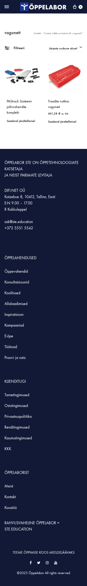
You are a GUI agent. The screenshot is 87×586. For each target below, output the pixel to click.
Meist (8, 486)
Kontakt (10, 497)
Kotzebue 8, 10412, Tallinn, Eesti (29, 197)
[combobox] (66, 48)
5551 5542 (23, 228)
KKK (7, 449)
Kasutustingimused (18, 438)
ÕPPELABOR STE (17, 162)
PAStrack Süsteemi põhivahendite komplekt (19, 107)
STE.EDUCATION (18, 529)
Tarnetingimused (16, 395)
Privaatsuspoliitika (18, 416)
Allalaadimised (15, 303)
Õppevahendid (16, 271)
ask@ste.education (18, 221)
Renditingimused (16, 427)
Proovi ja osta (14, 357)
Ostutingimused (16, 405)
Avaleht (37, 33)
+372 (9, 228)
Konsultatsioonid (16, 282)
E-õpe (8, 336)
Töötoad (10, 347)
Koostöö (10, 507)
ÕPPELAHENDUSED (20, 258)
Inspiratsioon (13, 314)
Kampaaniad (14, 325)
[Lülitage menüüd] (6, 6)
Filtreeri (19, 48)
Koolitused (12, 293)
